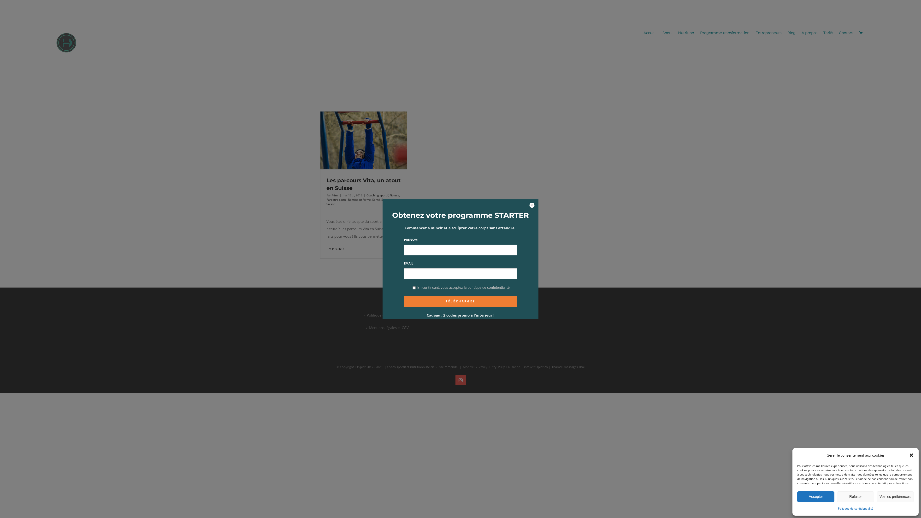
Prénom (411, 239)
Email (408, 263)
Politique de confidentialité (855, 508)
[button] (911, 455)
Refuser (855, 496)
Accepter (816, 496)
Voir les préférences (895, 496)
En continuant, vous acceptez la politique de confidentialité (463, 287)
